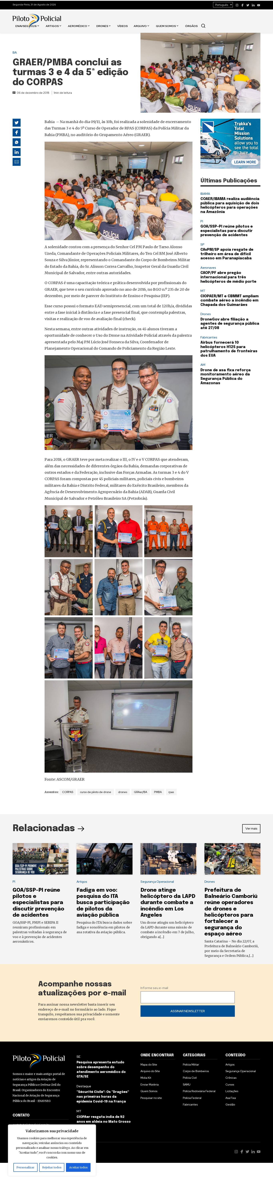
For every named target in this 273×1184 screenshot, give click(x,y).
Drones (102, 26)
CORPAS (67, 792)
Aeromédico (77, 26)
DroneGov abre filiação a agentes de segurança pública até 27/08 (229, 324)
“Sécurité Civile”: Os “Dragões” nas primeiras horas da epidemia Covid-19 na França (103, 1096)
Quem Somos (166, 26)
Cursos (229, 1084)
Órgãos (191, 26)
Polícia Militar (191, 1064)
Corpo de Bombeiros (196, 1071)
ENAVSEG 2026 (26, 26)
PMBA (158, 792)
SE (78, 1057)
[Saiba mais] (230, 144)
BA (15, 52)
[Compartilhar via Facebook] (17, 132)
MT (202, 291)
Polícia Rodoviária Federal (199, 1091)
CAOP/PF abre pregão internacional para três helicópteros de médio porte (228, 277)
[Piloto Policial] (37, 17)
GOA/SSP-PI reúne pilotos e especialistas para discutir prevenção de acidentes (226, 231)
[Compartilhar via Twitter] (17, 123)
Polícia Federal (192, 1098)
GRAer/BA (140, 792)
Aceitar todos (78, 1167)
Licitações (231, 1091)
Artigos (52, 26)
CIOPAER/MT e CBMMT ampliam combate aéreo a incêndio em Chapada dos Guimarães (229, 301)
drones (122, 792)
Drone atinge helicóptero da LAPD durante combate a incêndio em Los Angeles (167, 903)
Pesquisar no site (151, 1098)
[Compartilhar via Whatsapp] (17, 142)
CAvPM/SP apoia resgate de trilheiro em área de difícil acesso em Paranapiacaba (226, 254)
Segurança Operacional (157, 882)
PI (201, 221)
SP (202, 244)
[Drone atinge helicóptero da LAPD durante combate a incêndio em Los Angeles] (168, 859)
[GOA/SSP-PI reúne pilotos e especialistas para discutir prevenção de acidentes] (41, 859)
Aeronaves (208, 268)
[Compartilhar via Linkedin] (17, 152)
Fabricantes (208, 337)
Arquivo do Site (150, 1071)
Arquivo (140, 26)
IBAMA (205, 194)
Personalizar (25, 1167)
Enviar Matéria (149, 1084)
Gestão (230, 1104)
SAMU (186, 1084)
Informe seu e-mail (154, 988)
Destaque (84, 1086)
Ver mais (251, 828)
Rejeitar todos (51, 1167)
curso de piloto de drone (95, 792)
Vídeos (122, 26)
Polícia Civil (190, 1078)
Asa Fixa (230, 1098)
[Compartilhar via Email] (17, 162)
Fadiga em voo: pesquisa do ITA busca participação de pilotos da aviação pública (103, 903)
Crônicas (230, 1078)
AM (202, 365)
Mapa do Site (148, 1064)
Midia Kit (145, 1078)
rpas (171, 792)
